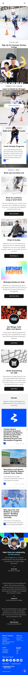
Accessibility (5, 651)
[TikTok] (14, 660)
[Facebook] (7, 660)
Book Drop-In (14, 255)
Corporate (4, 637)
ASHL (17, 650)
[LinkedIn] (17, 660)
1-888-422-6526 (19, 640)
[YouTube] (21, 660)
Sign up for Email (6, 643)
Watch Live (4, 644)
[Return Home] (3, 3)
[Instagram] (3, 660)
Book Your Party (14, 296)
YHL (17, 653)
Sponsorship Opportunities (8, 641)
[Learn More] (14, 343)
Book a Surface (14, 213)
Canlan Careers (5, 639)
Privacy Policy (5, 649)
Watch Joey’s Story (14, 105)
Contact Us (18, 639)
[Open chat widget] (24, 670)
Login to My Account (16, 663)
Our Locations (19, 637)
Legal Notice (5, 652)
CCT (17, 652)
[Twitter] (10, 660)
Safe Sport (4, 640)
